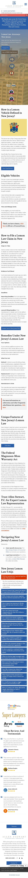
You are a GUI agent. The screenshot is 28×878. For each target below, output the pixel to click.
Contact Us (5, 48)
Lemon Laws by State (9, 11)
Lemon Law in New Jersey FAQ (11, 328)
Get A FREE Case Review (9, 52)
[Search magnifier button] (26, 15)
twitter (19, 858)
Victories (14, 826)
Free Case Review (8, 168)
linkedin (21, 858)
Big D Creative (14, 870)
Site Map (21, 868)
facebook (17, 858)
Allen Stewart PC (1, 11)
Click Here (8, 445)
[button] (25, 4)
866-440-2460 (10, 858)
